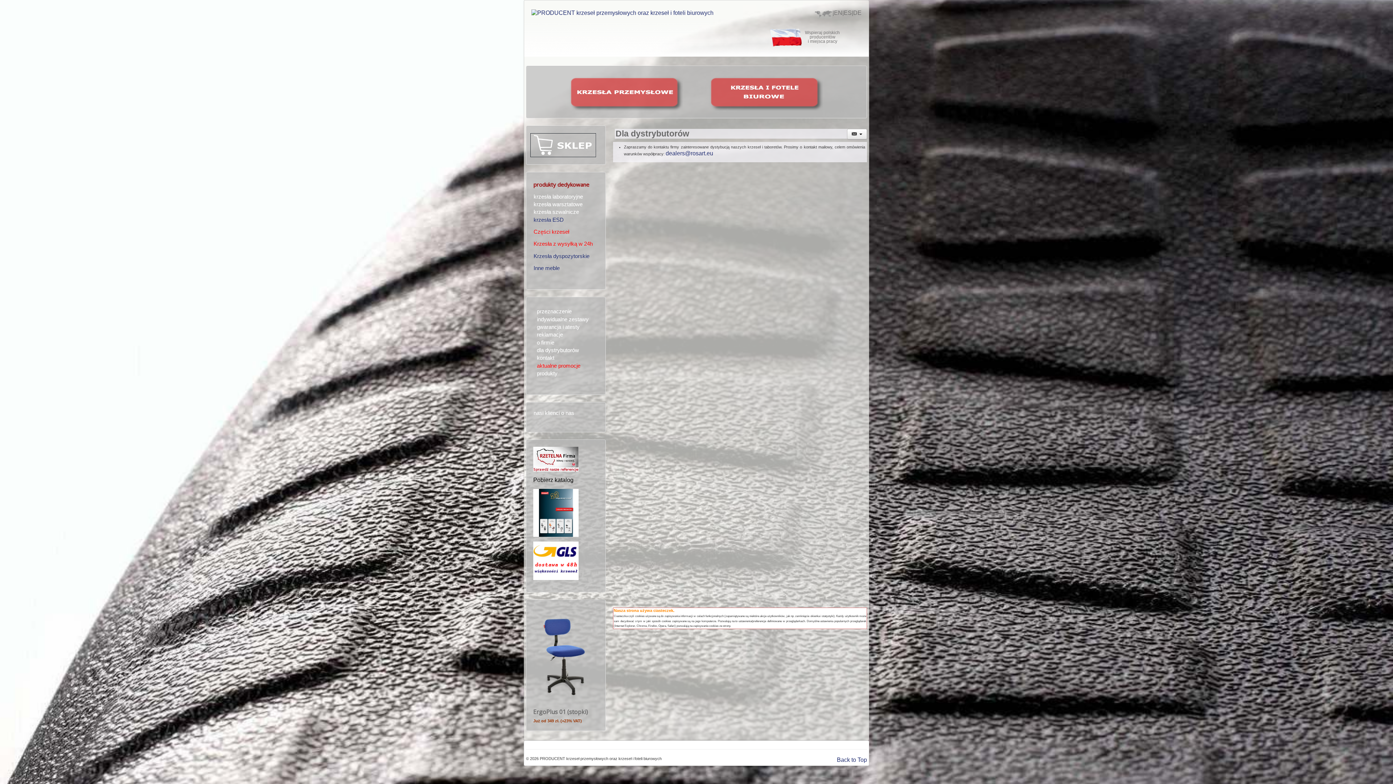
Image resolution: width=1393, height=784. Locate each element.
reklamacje (550, 335)
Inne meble (547, 268)
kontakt (545, 358)
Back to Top (852, 760)
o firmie (545, 343)
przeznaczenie (554, 311)
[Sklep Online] (563, 145)
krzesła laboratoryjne (558, 197)
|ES (847, 13)
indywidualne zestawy (563, 319)
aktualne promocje (558, 366)
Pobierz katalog (553, 480)
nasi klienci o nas (554, 413)
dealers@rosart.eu (689, 153)
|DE (857, 13)
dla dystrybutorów (558, 350)
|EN (837, 13)
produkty (547, 373)
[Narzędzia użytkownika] (857, 134)
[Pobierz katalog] (556, 512)
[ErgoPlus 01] (564, 655)
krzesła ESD (549, 220)
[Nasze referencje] (556, 459)
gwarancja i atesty (558, 327)
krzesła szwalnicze (556, 212)
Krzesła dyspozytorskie (561, 256)
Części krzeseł (551, 232)
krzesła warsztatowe (558, 204)
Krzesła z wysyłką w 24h (563, 244)
